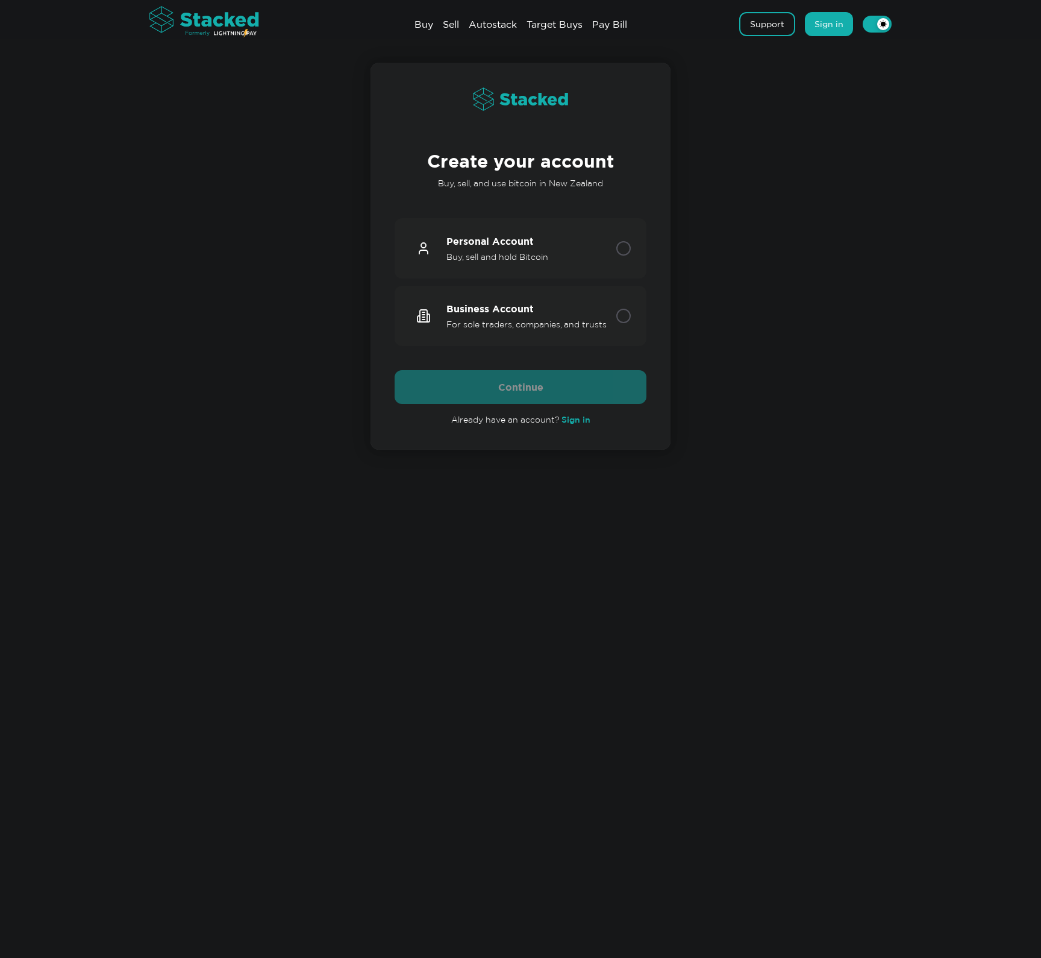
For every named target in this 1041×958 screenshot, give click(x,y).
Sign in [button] (828, 24)
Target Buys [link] (555, 24)
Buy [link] (423, 24)
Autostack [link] (493, 24)
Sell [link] (451, 24)
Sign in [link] (575, 419)
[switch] (877, 24)
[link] (215, 22)
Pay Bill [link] (609, 24)
